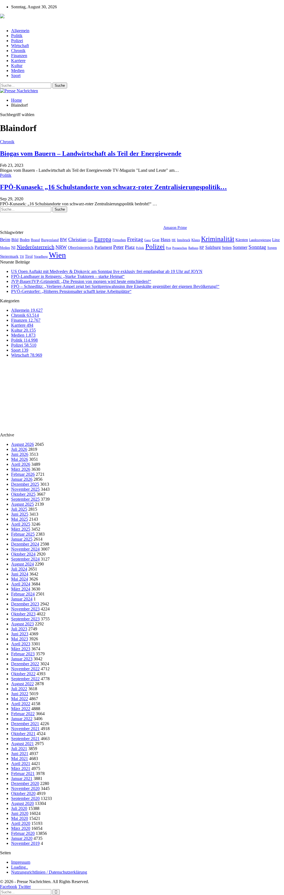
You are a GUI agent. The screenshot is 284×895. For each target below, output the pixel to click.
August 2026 (22, 444)
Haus (166, 239)
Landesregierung (260, 240)
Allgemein (20, 30)
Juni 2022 (19, 693)
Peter (118, 247)
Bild (15, 239)
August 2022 (22, 683)
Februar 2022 (23, 713)
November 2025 (25, 489)
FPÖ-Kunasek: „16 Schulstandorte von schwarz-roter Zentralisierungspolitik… (113, 187)
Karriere (18, 60)
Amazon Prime (175, 228)
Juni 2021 (19, 753)
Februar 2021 (23, 773)
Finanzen (19, 55)
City (90, 240)
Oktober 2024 (23, 554)
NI (13, 247)
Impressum (20, 862)
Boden (25, 240)
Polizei (17, 40)
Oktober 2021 (23, 733)
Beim (5, 239)
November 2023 (25, 609)
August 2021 (22, 743)
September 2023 (25, 619)
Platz (130, 247)
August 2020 (22, 803)
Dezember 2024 (25, 544)
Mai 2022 (19, 698)
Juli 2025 (19, 509)
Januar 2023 (21, 658)
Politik (16, 35)
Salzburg (213, 247)
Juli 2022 (19, 688)
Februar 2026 (23, 474)
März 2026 (20, 469)
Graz (155, 239)
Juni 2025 (19, 514)
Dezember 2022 (25, 663)
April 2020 (20, 823)
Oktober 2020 (23, 793)
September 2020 (25, 798)
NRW (61, 247)
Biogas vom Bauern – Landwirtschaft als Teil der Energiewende (90, 153)
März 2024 (20, 589)
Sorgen (272, 247)
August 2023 (22, 624)
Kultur (16, 65)
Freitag (135, 239)
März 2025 (20, 529)
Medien (17, 70)
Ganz (147, 240)
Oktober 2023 (23, 614)
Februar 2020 (23, 833)
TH (22, 256)
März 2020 (20, 828)
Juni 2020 (19, 813)
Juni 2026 (19, 454)
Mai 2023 (19, 638)
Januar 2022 (21, 718)
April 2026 (20, 464)
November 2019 (25, 843)
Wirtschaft (20, 45)
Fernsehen (119, 240)
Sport (16, 75)
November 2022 (25, 668)
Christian (77, 239)
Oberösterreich (80, 247)
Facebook (8, 886)
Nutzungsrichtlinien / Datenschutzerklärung (49, 872)
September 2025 (25, 499)
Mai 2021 (19, 758)
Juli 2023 (19, 628)
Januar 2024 (21, 599)
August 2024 (22, 564)
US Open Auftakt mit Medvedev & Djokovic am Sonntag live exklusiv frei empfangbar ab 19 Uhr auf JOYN (106, 271)
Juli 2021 (19, 748)
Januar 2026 (21, 479)
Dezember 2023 (25, 604)
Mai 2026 (19, 459)
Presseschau (179, 247)
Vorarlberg (41, 257)
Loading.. (19, 867)
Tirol (29, 256)
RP (201, 247)
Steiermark (9, 256)
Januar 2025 (21, 539)
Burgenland (50, 240)
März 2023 (20, 648)
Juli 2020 (19, 808)
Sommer (240, 247)
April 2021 (20, 763)
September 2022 (25, 678)
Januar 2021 (21, 778)
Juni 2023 (19, 633)
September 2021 (25, 738)
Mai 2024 (19, 579)
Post (168, 247)
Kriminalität (217, 238)
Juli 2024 (19, 569)
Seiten (227, 247)
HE (174, 240)
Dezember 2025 (25, 484)
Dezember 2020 (25, 783)
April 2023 (20, 643)
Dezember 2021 (25, 723)
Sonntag (257, 247)
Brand (35, 240)
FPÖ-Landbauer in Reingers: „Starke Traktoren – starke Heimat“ (68, 276)
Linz (276, 239)
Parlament (103, 247)
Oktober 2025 (23, 494)
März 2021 (20, 768)
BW (63, 239)
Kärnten (241, 239)
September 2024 (25, 559)
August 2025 (22, 504)
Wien (57, 254)
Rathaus (193, 247)
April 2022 (20, 703)
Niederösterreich (35, 247)
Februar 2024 (23, 594)
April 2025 (20, 524)
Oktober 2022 (23, 673)
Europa (102, 239)
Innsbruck (183, 240)
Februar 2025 (23, 534)
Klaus (195, 240)
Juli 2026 (19, 449)
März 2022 (20, 708)
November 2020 (25, 788)
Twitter (24, 886)
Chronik (18, 50)
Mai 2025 (19, 519)
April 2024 (20, 584)
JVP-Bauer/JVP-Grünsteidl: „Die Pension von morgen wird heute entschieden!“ (81, 281)
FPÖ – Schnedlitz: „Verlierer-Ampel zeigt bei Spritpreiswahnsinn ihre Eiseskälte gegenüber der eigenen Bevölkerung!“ (115, 286)
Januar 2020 (21, 838)
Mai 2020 (19, 818)
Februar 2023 (23, 653)
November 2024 (25, 549)
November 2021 (25, 728)
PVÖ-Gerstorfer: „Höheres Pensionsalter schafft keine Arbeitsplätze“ (71, 291)
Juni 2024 (19, 574)
